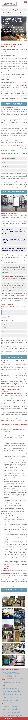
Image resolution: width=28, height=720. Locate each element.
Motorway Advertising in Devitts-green (12, 694)
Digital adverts (9, 276)
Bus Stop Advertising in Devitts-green (12, 687)
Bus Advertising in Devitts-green (10, 706)
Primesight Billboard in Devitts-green (11, 682)
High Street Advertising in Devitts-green (12, 684)
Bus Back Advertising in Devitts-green (12, 712)
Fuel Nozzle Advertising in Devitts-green (12, 715)
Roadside (4, 162)
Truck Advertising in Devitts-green (11, 708)
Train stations (5, 166)
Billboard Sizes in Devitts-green (10, 672)
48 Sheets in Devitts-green (9, 675)
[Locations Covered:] (1, 2)
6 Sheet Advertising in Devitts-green (11, 673)
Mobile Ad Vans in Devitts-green (10, 709)
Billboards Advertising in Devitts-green (11, 669)
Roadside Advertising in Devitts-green (12, 690)
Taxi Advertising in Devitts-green (10, 705)
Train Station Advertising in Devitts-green (12, 696)
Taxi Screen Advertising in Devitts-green (12, 711)
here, (14, 420)
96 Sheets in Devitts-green (9, 676)
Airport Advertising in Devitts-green (11, 697)
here (8, 566)
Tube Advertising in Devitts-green (11, 688)
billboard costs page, (17, 295)
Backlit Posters (5, 327)
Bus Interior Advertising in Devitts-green (12, 713)
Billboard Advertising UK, (8, 570)
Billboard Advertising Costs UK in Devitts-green (13, 678)
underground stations (17, 89)
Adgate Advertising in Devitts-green (11, 702)
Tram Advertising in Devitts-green (11, 700)
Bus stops (4, 158)
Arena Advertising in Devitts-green (11, 699)
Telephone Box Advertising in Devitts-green (13, 691)
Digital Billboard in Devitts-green (10, 693)
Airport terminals (6, 170)
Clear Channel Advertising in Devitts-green (13, 681)
